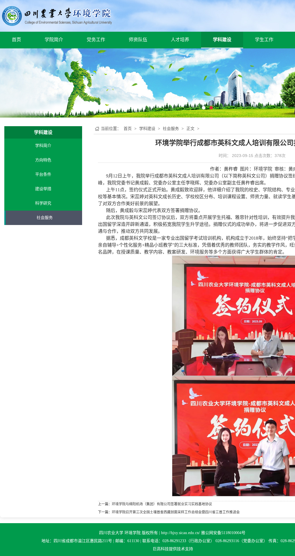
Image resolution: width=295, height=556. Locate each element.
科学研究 (43, 203)
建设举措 (43, 189)
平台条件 (43, 174)
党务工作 (96, 39)
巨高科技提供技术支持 (173, 549)
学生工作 (264, 39)
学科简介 (43, 145)
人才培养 (180, 39)
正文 (190, 128)
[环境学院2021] (56, 15)
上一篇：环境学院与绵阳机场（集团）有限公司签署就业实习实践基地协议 (155, 504)
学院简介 (54, 39)
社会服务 (45, 217)
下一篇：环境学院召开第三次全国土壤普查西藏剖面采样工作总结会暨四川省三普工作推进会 (169, 512)
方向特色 (43, 160)
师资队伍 (138, 39)
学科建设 (222, 39)
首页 (16, 39)
